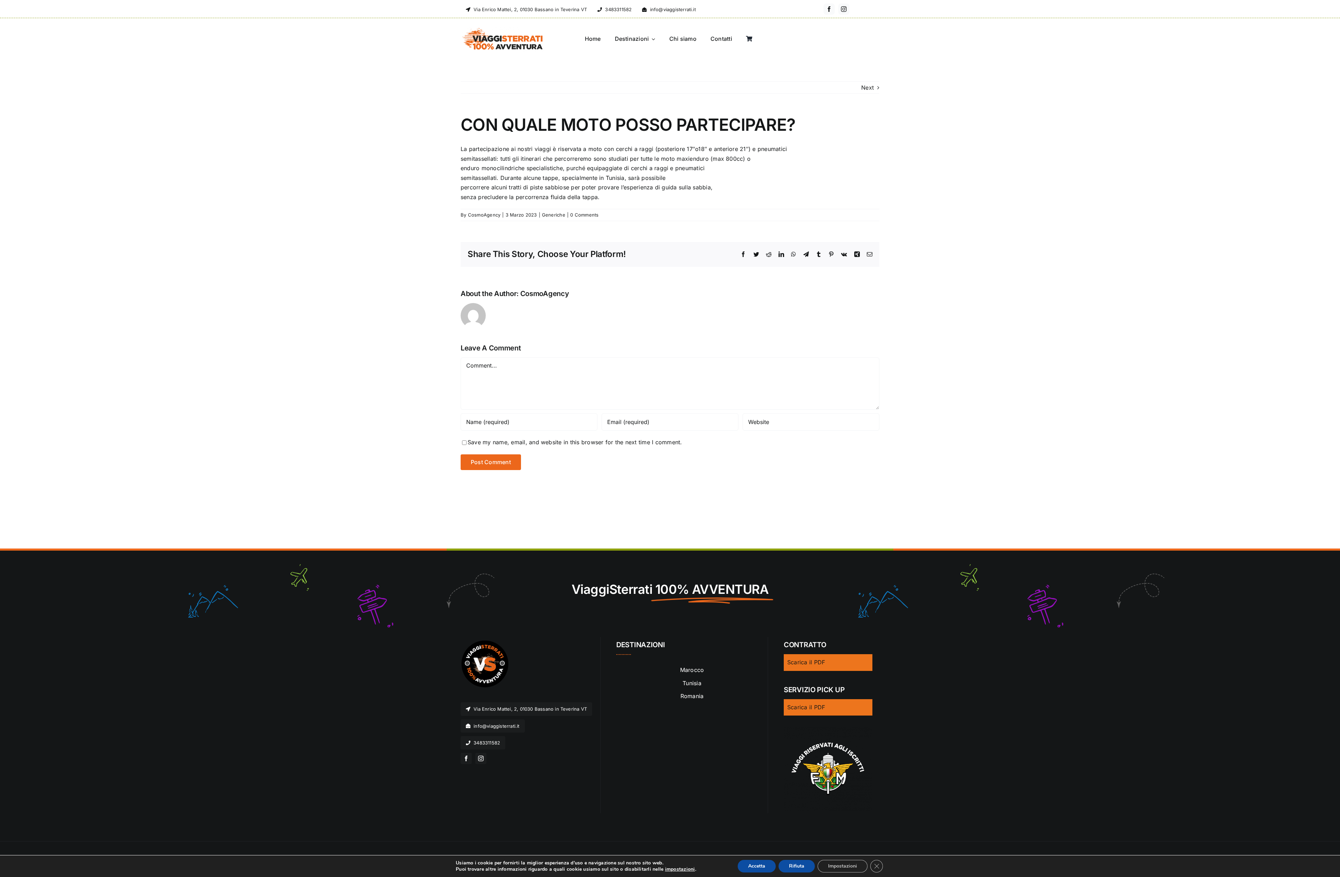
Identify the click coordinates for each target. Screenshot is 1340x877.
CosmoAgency (484, 215)
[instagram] (843, 9)
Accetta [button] (756, 866)
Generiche (553, 215)
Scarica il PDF (806, 662)
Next (867, 87)
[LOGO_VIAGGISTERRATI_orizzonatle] (503, 29)
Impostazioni (842, 866)
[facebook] (829, 9)
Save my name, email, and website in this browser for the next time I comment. (575, 442)
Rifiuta (796, 866)
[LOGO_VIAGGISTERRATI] (485, 643)
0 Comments (584, 215)
